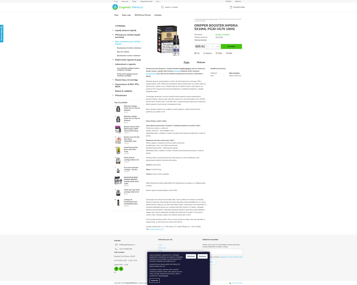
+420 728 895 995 (125, 249)
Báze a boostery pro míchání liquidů (127, 42)
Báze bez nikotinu (123, 52)
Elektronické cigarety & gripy (128, 59)
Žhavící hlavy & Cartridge (126, 80)
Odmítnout (191, 256)
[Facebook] (116, 269)
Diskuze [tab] (201, 62)
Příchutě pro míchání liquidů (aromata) (127, 35)
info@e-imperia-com (156, 229)
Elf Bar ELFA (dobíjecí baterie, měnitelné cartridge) (127, 75)
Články (134, 1)
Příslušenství (121, 95)
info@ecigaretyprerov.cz (127, 245)
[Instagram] (121, 269)
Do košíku (231, 46)
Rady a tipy (125, 1)
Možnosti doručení (200, 40)
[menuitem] (116, 15)
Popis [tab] (186, 62)
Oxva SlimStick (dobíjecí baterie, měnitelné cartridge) (128, 69)
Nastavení (154, 280)
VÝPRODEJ (120, 26)
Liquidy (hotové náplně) (125, 30)
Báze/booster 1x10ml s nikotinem (128, 56)
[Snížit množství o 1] (208, 46)
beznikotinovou (151, 74)
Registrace (238, 1)
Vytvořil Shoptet (237, 283)
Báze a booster (234, 73)
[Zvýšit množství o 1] (217, 46)
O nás (116, 1)
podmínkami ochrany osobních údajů (231, 257)
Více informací (163, 276)
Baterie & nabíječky (123, 91)
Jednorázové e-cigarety (125, 64)
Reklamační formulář (146, 1)
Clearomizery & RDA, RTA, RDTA (127, 85)
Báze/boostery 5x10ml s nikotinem (129, 48)
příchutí (177, 71)
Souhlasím (202, 256)
